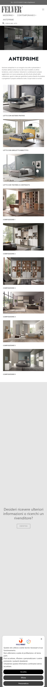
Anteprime (8, 19)
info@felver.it (31, 2)
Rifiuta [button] (23, 678)
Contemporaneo (26, 15)
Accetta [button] (23, 672)
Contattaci (24, 526)
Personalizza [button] (23, 683)
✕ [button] (41, 639)
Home (18, 38)
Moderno (8, 15)
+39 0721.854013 (18, 2)
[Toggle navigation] (43, 9)
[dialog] (23, 661)
